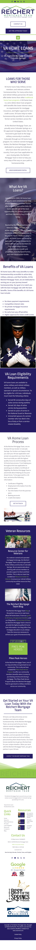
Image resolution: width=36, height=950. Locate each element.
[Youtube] (15, 1)
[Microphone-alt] (24, 1)
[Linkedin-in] (18, 1)
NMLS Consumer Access (18, 844)
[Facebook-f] (12, 1)
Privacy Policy (18, 938)
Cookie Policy (18, 934)
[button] (18, 38)
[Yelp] (21, 1)
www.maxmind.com (18, 930)
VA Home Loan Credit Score (30, 821)
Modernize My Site (11, 927)
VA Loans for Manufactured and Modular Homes (30, 815)
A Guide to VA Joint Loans (29, 827)
